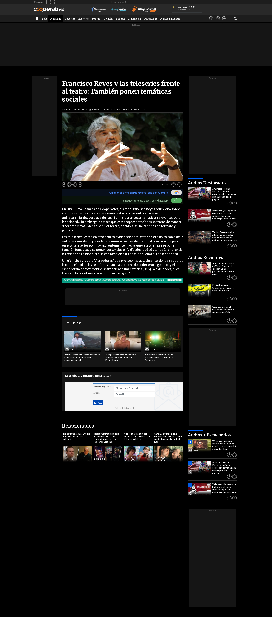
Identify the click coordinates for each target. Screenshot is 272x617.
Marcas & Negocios (170, 18)
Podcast (120, 18)
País (44, 18)
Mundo (96, 18)
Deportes (70, 18)
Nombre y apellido (102, 387)
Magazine (55, 18)
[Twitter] (50, 2)
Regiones (83, 18)
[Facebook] (46, 2)
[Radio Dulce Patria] (98, 9)
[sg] (224, 21)
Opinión (108, 18)
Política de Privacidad (124, 408)
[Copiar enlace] (179, 184)
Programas (150, 18)
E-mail (96, 393)
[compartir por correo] (173, 184)
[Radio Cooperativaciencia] (118, 9)
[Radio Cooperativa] (144, 9)
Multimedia (134, 18)
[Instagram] (54, 2)
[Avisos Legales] (211, 21)
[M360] (218, 21)
